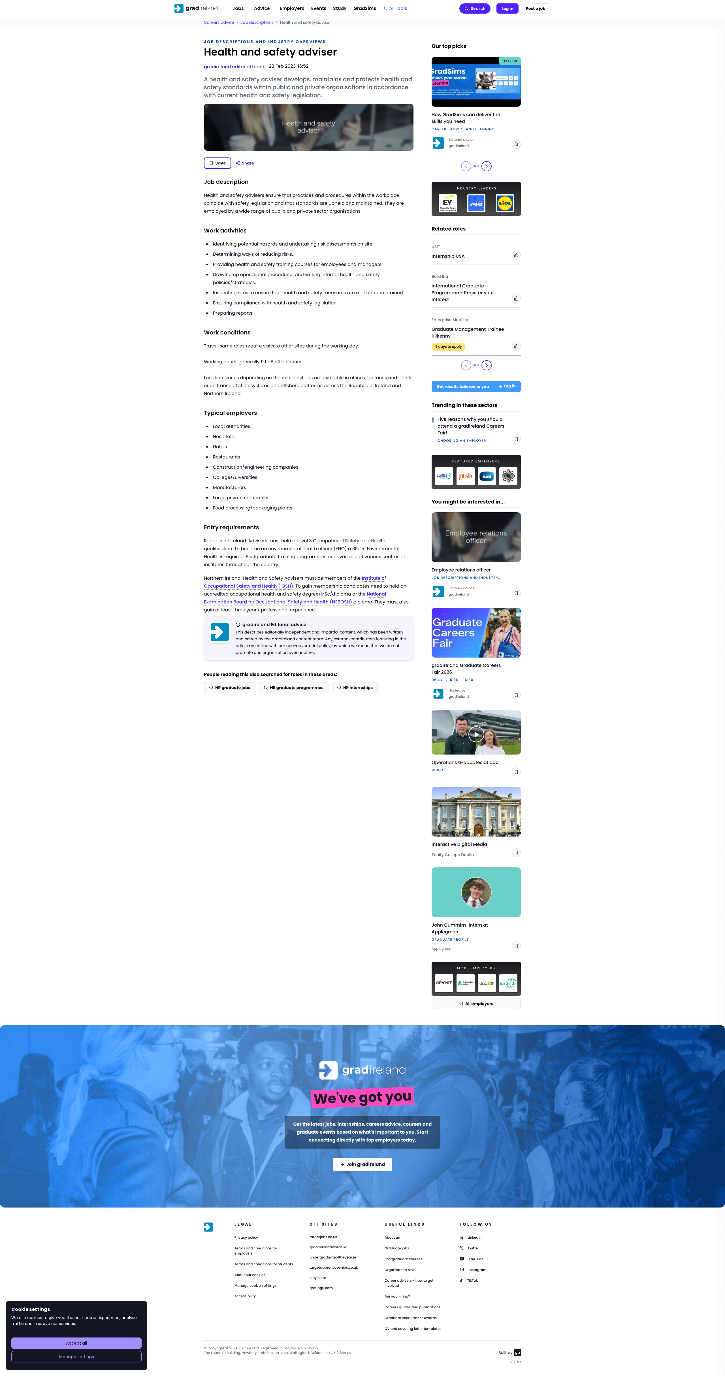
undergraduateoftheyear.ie (333, 1257)
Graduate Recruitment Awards (411, 1318)
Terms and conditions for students (263, 1264)
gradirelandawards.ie (328, 1247)
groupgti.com (321, 1288)
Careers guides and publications (413, 1307)
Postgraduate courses (403, 1259)
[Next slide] (486, 166)
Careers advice (219, 22)
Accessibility (245, 1296)
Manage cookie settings (255, 1285)
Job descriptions (257, 22)
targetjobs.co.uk (323, 1237)
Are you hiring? (397, 1296)
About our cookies (249, 1275)
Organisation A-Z (399, 1270)
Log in (507, 8)
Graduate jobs (397, 1248)
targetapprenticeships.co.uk (334, 1268)
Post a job (535, 8)
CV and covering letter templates (413, 1328)
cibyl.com (318, 1278)
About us (392, 1237)
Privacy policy (246, 1237)
